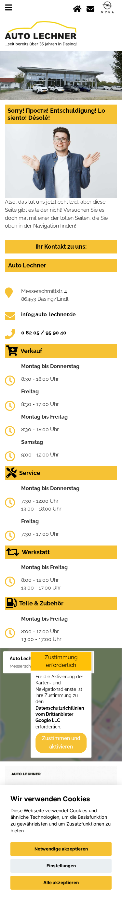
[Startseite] (77, 7)
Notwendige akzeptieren (61, 848)
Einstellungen (61, 865)
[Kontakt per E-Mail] (90, 7)
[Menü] (8, 7)
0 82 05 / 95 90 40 (43, 333)
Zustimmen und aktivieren (61, 742)
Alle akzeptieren (61, 882)
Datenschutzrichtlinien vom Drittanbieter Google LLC (59, 714)
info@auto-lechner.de (48, 314)
